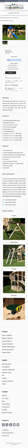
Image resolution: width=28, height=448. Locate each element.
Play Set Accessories (8, 349)
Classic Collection (4, 20)
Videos (4, 384)
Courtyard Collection (7, 344)
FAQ (3, 375)
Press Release (6, 404)
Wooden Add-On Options (8, 346)
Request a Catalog (22, 1)
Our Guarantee (6, 367)
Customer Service (7, 372)
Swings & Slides (6, 352)
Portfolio (4, 378)
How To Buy (5, 398)
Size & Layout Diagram (10, 204)
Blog (3, 401)
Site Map (4, 409)
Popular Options (14, 63)
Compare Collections (7, 381)
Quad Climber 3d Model (10, 200)
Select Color (14, 56)
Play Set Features (6, 364)
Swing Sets (15, 17)
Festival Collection (7, 341)
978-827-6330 (5, 435)
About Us (4, 395)
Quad (11, 20)
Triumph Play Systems (5, 17)
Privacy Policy (6, 407)
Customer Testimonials (8, 369)
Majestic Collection (7, 338)
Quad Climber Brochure (10, 202)
